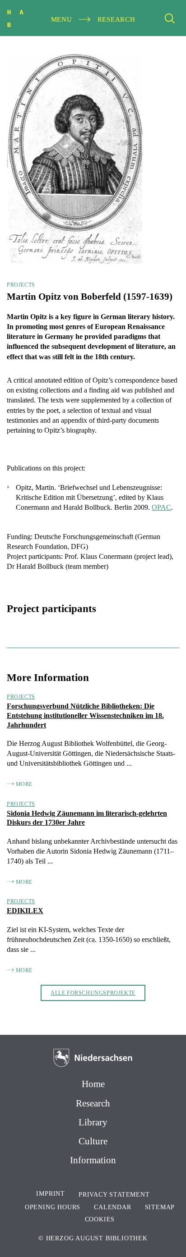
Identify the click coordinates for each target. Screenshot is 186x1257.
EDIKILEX (25, 910)
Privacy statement (114, 1194)
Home (93, 1084)
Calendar (112, 1207)
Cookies (100, 1219)
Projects (21, 285)
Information (93, 1160)
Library (93, 1122)
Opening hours (52, 1207)
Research (93, 1103)
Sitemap (160, 1207)
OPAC (161, 507)
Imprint (50, 1193)
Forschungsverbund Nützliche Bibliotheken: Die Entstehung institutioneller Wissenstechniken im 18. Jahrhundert (85, 715)
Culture (93, 1141)
